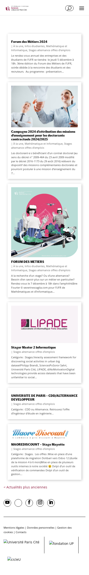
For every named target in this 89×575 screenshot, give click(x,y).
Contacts (21, 532)
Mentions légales (14, 527)
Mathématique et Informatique (44, 143)
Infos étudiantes (35, 46)
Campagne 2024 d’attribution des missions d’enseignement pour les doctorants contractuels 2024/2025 (43, 135)
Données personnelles (40, 527)
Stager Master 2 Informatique (33, 347)
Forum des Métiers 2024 (29, 42)
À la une (18, 46)
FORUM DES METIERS (27, 262)
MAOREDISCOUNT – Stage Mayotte (38, 444)
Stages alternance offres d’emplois (49, 50)
